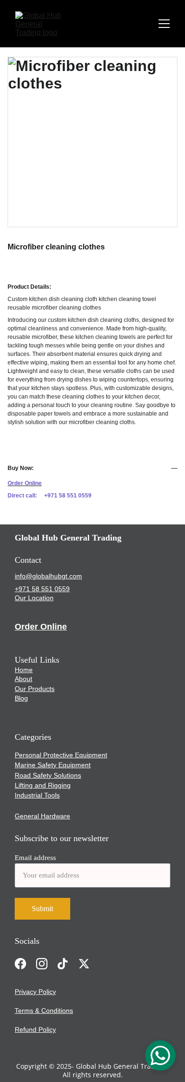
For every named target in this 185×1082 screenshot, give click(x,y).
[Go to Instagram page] (41, 963)
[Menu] (164, 23)
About (23, 679)
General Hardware (42, 816)
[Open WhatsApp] (160, 1055)
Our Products (35, 688)
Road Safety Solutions (48, 775)
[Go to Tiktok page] (62, 963)
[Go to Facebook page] (20, 963)
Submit (42, 909)
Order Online (41, 626)
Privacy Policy (35, 991)
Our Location (34, 598)
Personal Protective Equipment (61, 755)
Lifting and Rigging (43, 785)
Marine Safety (35, 765)
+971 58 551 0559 (42, 589)
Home (24, 670)
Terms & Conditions (44, 1010)
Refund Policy (35, 1029)
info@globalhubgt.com (48, 576)
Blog (21, 698)
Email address (35, 857)
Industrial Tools (37, 795)
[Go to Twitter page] (84, 963)
